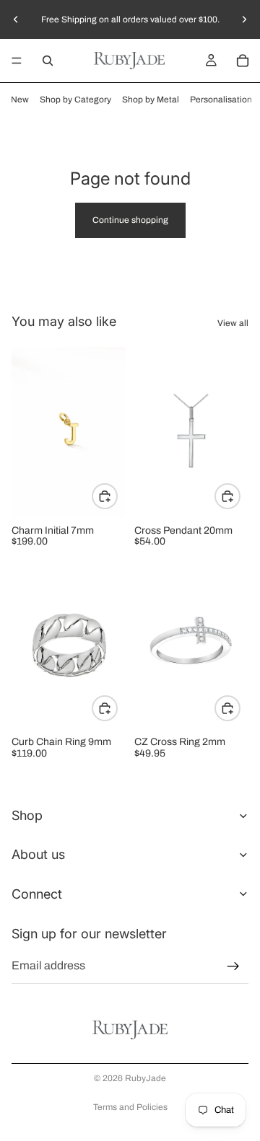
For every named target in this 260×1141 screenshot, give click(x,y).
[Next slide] (244, 19)
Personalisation (221, 99)
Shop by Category (75, 99)
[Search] (48, 60)
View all (232, 323)
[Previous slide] (16, 19)
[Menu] (16, 60)
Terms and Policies (130, 1107)
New (20, 99)
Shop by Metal (150, 99)
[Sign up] (233, 966)
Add (239, 496)
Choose (117, 496)
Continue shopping (130, 220)
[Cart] (243, 60)
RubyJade (145, 1078)
